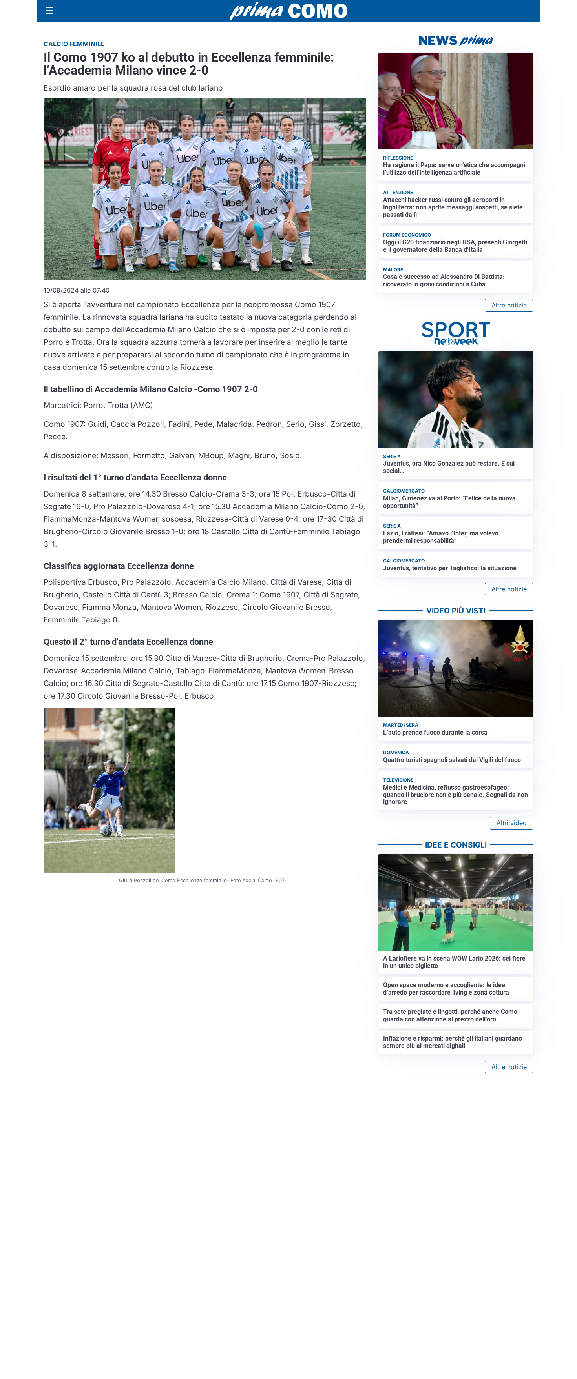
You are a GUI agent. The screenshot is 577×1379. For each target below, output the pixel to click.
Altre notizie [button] (509, 305)
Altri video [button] (512, 823)
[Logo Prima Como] (288, 11)
